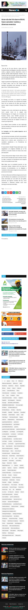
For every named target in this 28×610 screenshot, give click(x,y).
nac (12, 458)
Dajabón (4, 400)
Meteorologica (5, 451)
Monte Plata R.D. (20, 455)
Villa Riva (4, 533)
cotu (3, 395)
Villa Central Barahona (14, 525)
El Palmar (4, 407)
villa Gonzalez (5, 530)
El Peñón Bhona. (5, 410)
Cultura (15, 397)
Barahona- (11, 385)
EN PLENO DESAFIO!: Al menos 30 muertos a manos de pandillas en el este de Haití (17, 213)
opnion (4, 470)
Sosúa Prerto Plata (13, 518)
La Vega (4, 436)
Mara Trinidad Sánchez (19, 446)
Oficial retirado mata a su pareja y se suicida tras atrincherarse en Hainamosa (17, 549)
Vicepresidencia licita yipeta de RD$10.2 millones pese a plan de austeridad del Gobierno (17, 362)
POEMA (9, 482)
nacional (21, 458)
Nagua (3, 463)
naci (16, 458)
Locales (10, 441)
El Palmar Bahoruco (12, 407)
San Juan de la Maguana (13, 501)
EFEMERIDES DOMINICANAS (8, 405)
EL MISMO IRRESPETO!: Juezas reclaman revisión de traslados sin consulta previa (17, 557)
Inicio (3, 15)
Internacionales (8, 15)
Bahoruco (21, 381)
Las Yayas (4, 441)
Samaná (16, 494)
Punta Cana (4, 489)
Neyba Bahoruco (6, 465)
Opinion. (10, 467)
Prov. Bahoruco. (5, 484)
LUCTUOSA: (10, 443)
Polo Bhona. (16, 482)
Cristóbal (12, 395)
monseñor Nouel (6, 453)
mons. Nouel (18, 451)
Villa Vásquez (11, 533)
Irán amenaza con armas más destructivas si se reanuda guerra (17, 220)
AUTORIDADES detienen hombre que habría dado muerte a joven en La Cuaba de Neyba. (17, 565)
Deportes (18, 400)
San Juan (4, 501)
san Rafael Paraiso (17, 504)
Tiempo (4, 521)
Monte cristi (4, 455)
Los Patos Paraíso (18, 441)
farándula (4, 414)
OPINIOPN (21, 467)
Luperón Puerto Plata (20, 443)
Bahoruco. (15, 383)
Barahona (4, 385)
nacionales (4, 460)
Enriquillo (4, 412)
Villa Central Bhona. (15, 528)
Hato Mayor (5, 417)
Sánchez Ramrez (5, 506)
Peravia (18, 480)
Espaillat (10, 412)
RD (13, 489)
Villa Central (5, 525)
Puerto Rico (21, 487)
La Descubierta (5, 434)
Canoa (3, 390)
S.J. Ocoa (4, 492)
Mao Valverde (9, 446)
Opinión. (15, 467)
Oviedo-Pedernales (6, 472)
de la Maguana (11, 400)
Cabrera (19, 388)
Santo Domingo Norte (7, 516)
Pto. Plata (21, 484)
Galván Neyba (12, 414)
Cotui (7, 395)
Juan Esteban (16, 424)
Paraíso (15, 475)
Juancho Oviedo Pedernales (8, 429)
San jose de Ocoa (17, 499)
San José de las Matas (7, 499)
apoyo (8, 381)
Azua (13, 381)
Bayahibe (22, 385)
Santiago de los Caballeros (8, 509)
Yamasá (4, 537)
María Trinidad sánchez (7, 448)
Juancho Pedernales (20, 429)
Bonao (8, 388)
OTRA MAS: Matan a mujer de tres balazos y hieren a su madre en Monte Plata (17, 369)
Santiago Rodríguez (6, 513)
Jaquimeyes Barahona (7, 422)
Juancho (16, 426)
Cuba (17, 395)
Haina (18, 414)
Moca (12, 451)
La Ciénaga (12, 431)
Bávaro (16, 385)
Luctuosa (4, 443)
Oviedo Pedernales (11, 470)
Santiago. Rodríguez (17, 513)
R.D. (10, 489)
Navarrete (9, 463)
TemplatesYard (8, 607)
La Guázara (13, 434)
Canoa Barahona (11, 390)
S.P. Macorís (10, 492)
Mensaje (16, 448)
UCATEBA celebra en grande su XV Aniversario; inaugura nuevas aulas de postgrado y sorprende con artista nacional (17, 354)
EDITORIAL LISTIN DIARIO (13, 402)
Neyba (15, 463)
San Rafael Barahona (6, 504)
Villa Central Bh (5, 528)
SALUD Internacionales (7, 494)
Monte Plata (12, 455)
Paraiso (10, 475)
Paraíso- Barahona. (16, 477)
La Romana (20, 434)
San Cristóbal (5, 496)
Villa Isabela (13, 530)
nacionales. (11, 460)
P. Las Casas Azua (17, 472)
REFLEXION (18, 489)
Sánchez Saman (14, 506)
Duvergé (4, 402)
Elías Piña (19, 410)
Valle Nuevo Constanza (13, 521)
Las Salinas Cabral (18, 439)
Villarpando (18, 535)
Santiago (22, 506)
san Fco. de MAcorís (14, 496)
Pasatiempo (5, 480)
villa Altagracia (18, 523)
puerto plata (5, 487)
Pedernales (12, 480)
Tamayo (21, 518)
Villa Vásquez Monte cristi (7, 535)
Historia (4, 419)
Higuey (21, 417)
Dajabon (21, 397)
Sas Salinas (16, 516)
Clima (18, 390)
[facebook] (8, 333)
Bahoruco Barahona (6, 383)
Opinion (16, 465)
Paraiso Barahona (6, 477)
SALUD (22, 492)
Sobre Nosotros (12, 604)
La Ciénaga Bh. (20, 431)
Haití (22, 414)
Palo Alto (4, 475)
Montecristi (4, 458)
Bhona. (3, 388)
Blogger (21, 607)
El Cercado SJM (19, 405)
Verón (3, 523)
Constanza (13, 393)
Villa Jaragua (20, 530)
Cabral (13, 388)
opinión (21, 465)
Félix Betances (6, 27)
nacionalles (18, 460)
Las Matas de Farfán (12, 436)
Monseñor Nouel (15, 453)
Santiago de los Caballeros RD (9, 511)
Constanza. (20, 393)
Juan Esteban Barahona (7, 426)
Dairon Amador (15, 606)
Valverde (22, 521)
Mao (3, 446)
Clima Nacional (5, 393)
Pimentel (4, 482)
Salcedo (17, 492)
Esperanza (16, 412)
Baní (21, 383)
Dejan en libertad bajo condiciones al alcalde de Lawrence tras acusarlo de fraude (17, 227)
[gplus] (20, 333)
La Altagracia (5, 431)
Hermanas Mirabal (13, 417)
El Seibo (13, 410)
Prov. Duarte (14, 484)
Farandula (23, 412)
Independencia (11, 419)
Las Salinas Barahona (7, 439)
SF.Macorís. (4, 518)
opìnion (4, 467)
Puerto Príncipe (13, 487)
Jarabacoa (16, 422)
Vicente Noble (10, 523)
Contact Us (20, 604)
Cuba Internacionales (7, 397)
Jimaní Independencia (7, 424)
